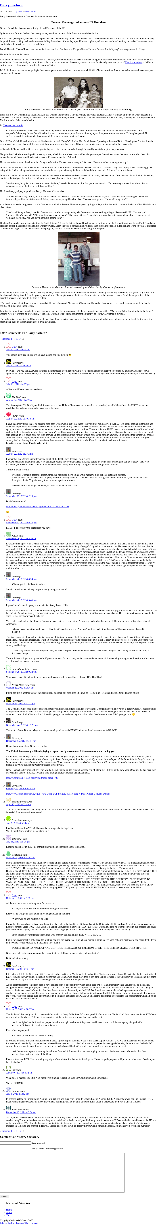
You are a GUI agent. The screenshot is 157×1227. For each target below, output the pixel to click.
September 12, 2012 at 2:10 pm (21, 496)
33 (17, 339)
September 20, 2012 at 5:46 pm (21, 600)
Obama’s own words (13, 125)
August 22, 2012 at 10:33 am (20, 418)
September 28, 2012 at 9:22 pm (21, 671)
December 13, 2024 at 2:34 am (21, 1112)
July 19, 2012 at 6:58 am (18, 349)
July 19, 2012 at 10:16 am (18, 365)
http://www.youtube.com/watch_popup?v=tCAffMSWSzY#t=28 (37, 506)
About (9, 1212)
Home (9, 1209)
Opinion (18, 11)
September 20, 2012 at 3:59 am (21, 538)
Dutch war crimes (133, 62)
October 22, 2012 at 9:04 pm (20, 687)
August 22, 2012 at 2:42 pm (19, 453)
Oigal (14, 346)
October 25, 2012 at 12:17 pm (20, 703)
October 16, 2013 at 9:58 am (20, 898)
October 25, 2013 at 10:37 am (20, 1009)
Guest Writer (30, 11)
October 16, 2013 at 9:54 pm (20, 969)
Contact (34, 1223)
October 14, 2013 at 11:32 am (20, 857)
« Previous (5, 339)
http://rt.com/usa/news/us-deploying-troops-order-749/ (32, 778)
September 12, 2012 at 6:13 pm (21, 522)
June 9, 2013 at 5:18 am (17, 823)
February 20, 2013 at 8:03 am (20, 788)
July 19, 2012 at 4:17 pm (18, 384)
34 (20, 339)
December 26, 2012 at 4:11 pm (21, 741)
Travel (9, 1215)
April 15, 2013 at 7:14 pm (18, 804)
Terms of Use (22, 1223)
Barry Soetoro (11, 5)
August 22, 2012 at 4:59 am (19, 400)
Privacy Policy (7, 1223)
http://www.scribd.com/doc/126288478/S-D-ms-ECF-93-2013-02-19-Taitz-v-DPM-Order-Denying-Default (58, 793)
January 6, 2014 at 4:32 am (19, 1072)
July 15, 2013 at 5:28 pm (18, 841)
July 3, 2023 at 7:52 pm (17, 1093)
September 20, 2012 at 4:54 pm (21, 579)
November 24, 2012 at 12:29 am (22, 725)
